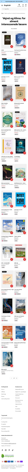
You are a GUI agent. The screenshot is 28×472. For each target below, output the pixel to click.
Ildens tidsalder (4, 103)
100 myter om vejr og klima (7, 156)
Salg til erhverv (18, 404)
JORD (2, 50)
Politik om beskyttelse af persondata (8, 466)
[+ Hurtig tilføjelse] (11, 46)
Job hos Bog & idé (5, 398)
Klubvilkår (3, 428)
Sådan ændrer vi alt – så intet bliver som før (20, 129)
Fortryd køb (18, 411)
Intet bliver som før (5, 76)
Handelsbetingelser (5, 426)
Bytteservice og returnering (19, 401)
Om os (2, 389)
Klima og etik (4, 369)
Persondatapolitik (5, 431)
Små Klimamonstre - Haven (19, 183)
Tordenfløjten (17, 156)
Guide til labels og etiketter (19, 394)
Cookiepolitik (4, 421)
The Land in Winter (18, 289)
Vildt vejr (16, 262)
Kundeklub (17, 408)
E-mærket (3, 424)
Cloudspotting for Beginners (7, 236)
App (16, 406)
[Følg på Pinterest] (9, 450)
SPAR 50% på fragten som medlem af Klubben (14, 1)
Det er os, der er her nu (19, 76)
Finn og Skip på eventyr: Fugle (7, 289)
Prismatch (17, 398)
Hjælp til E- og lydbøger (20, 391)
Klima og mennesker (5, 183)
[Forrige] (1, 1)
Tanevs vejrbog (17, 236)
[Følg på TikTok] (13, 450)
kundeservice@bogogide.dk (10, 443)
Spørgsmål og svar (19, 389)
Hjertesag (3, 394)
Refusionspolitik (19, 466)
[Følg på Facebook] (2, 450)
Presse (2, 396)
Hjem (2, 13)
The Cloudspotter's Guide (6, 209)
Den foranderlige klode (6, 129)
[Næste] (26, 1)
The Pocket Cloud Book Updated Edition (20, 50)
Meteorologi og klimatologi (19, 342)
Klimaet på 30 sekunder (19, 103)
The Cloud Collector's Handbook (7, 342)
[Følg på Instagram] (6, 450)
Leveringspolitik (13, 468)
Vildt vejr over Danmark (19, 316)
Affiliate (3, 391)
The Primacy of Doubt (5, 316)
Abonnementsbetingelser (7, 418)
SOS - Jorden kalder (5, 262)
